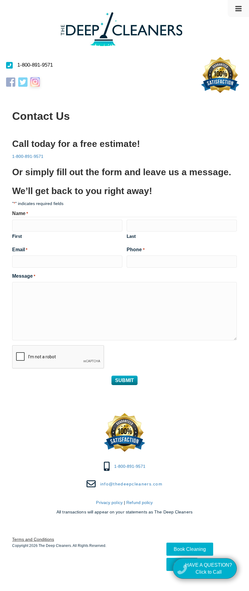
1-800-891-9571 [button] (27, 156)
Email (19, 249)
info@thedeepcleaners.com (131, 483)
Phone (135, 249)
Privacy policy (109, 502)
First (17, 236)
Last (131, 236)
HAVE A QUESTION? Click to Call (208, 568)
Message (23, 276)
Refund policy (139, 502)
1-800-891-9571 (35, 65)
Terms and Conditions (33, 539)
